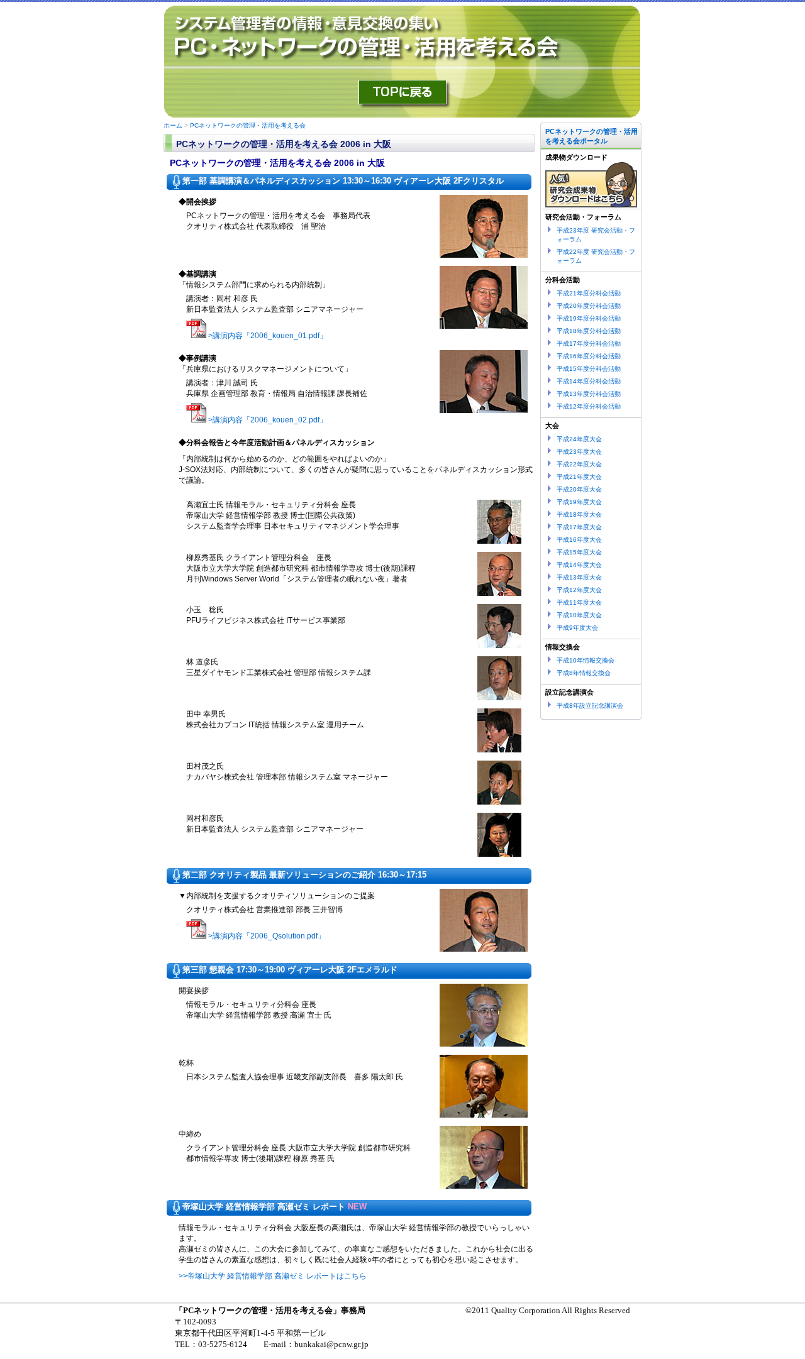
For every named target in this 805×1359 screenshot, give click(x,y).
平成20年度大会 (579, 489)
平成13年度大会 (579, 577)
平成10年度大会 (579, 615)
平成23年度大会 (579, 451)
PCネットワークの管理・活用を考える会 (248, 125)
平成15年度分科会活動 (589, 368)
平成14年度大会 (579, 564)
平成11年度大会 (579, 602)
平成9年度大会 (577, 627)
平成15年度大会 (579, 552)
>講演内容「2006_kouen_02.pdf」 (267, 419)
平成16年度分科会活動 (589, 356)
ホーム (173, 125)
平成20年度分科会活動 (589, 305)
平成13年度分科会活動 (589, 393)
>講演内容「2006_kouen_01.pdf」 (267, 335)
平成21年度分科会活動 (589, 293)
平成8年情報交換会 (584, 672)
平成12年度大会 (579, 589)
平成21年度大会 (579, 476)
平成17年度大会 (579, 527)
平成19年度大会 (579, 501)
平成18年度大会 (579, 514)
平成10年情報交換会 (585, 660)
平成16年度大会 (579, 539)
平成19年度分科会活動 (589, 318)
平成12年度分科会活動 (589, 406)
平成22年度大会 (579, 464)
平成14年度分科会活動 (589, 381)
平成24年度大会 (579, 439)
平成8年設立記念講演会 (590, 705)
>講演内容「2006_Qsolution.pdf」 (266, 936)
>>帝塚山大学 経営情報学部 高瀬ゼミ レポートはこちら (273, 1276)
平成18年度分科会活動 (589, 330)
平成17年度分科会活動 (589, 343)
